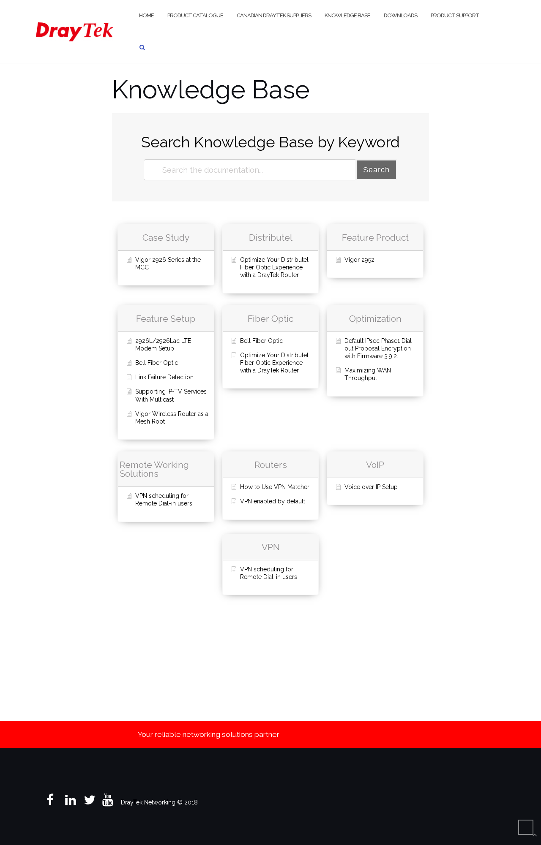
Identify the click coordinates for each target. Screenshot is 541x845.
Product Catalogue (195, 15)
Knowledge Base (347, 15)
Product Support (455, 15)
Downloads (400, 15)
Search (376, 170)
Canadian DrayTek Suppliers (274, 15)
